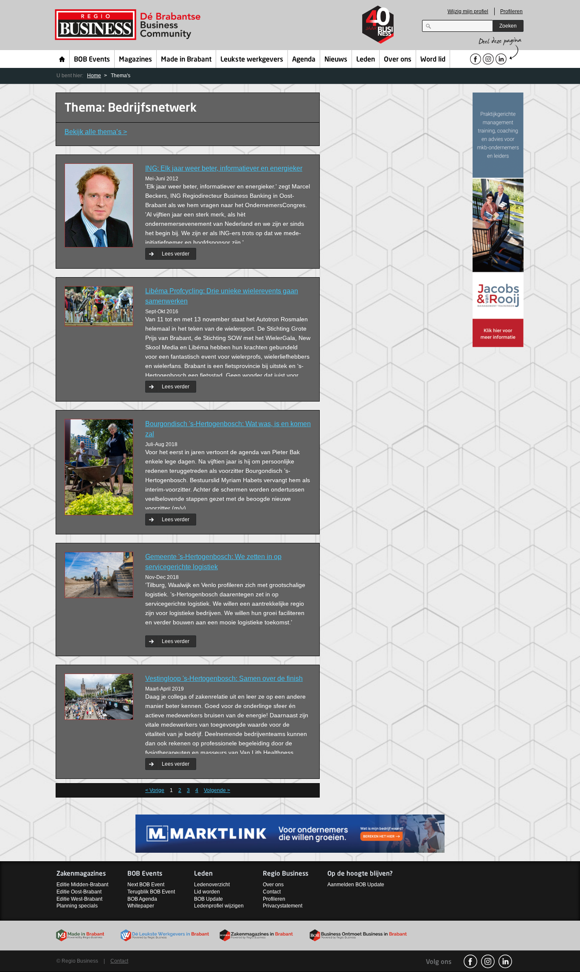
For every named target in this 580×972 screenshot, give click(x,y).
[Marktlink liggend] (290, 833)
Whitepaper (140, 906)
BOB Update (208, 899)
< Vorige (154, 790)
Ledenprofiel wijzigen (219, 906)
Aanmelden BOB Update (355, 885)
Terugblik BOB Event (151, 892)
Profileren (511, 11)
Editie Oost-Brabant (78, 892)
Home (62, 59)
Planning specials (77, 906)
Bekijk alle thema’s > (96, 131)
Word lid (432, 59)
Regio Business (129, 25)
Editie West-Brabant (79, 899)
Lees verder (175, 254)
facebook (470, 961)
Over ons (397, 59)
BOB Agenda (142, 899)
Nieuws (335, 59)
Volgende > (217, 790)
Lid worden (207, 892)
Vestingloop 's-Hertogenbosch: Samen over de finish (224, 678)
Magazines (135, 59)
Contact (272, 892)
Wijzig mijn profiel (468, 11)
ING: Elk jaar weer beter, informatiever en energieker (223, 168)
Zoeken (508, 26)
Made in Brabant (186, 59)
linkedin (505, 961)
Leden (365, 59)
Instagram (488, 961)
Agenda (303, 59)
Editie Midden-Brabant (82, 885)
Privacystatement (282, 906)
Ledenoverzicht (212, 885)
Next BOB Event (145, 885)
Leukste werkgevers (251, 59)
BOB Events (92, 59)
